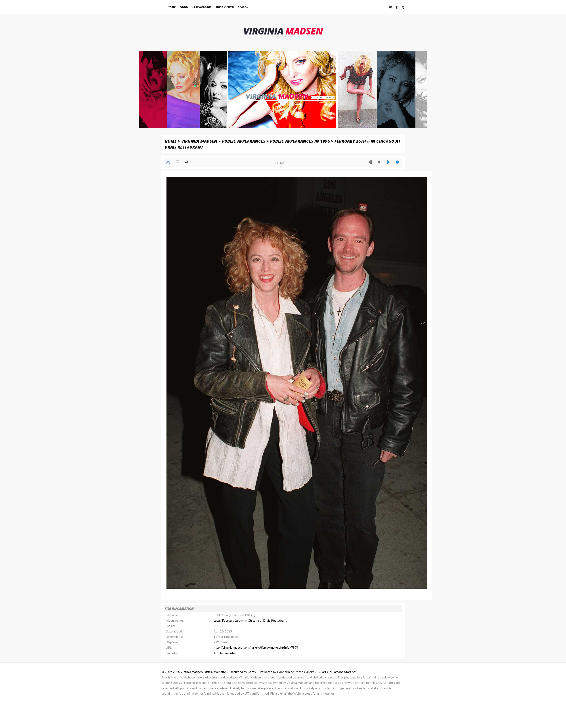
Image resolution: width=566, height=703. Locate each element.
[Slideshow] (186, 162)
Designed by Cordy (243, 672)
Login (184, 7)
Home (172, 7)
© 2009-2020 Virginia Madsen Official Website (193, 672)
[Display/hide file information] (177, 162)
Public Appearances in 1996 (300, 141)
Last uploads (201, 7)
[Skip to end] (397, 162)
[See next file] (388, 162)
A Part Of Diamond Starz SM (336, 672)
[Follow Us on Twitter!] (390, 7)
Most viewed (225, 7)
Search (243, 7)
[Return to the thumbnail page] (168, 162)
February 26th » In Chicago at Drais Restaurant (254, 620)
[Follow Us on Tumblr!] (403, 7)
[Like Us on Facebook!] (397, 7)
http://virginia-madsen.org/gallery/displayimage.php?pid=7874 (256, 647)
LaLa (217, 620)
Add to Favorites (225, 653)
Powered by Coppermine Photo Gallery (287, 672)
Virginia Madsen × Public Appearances (223, 141)
